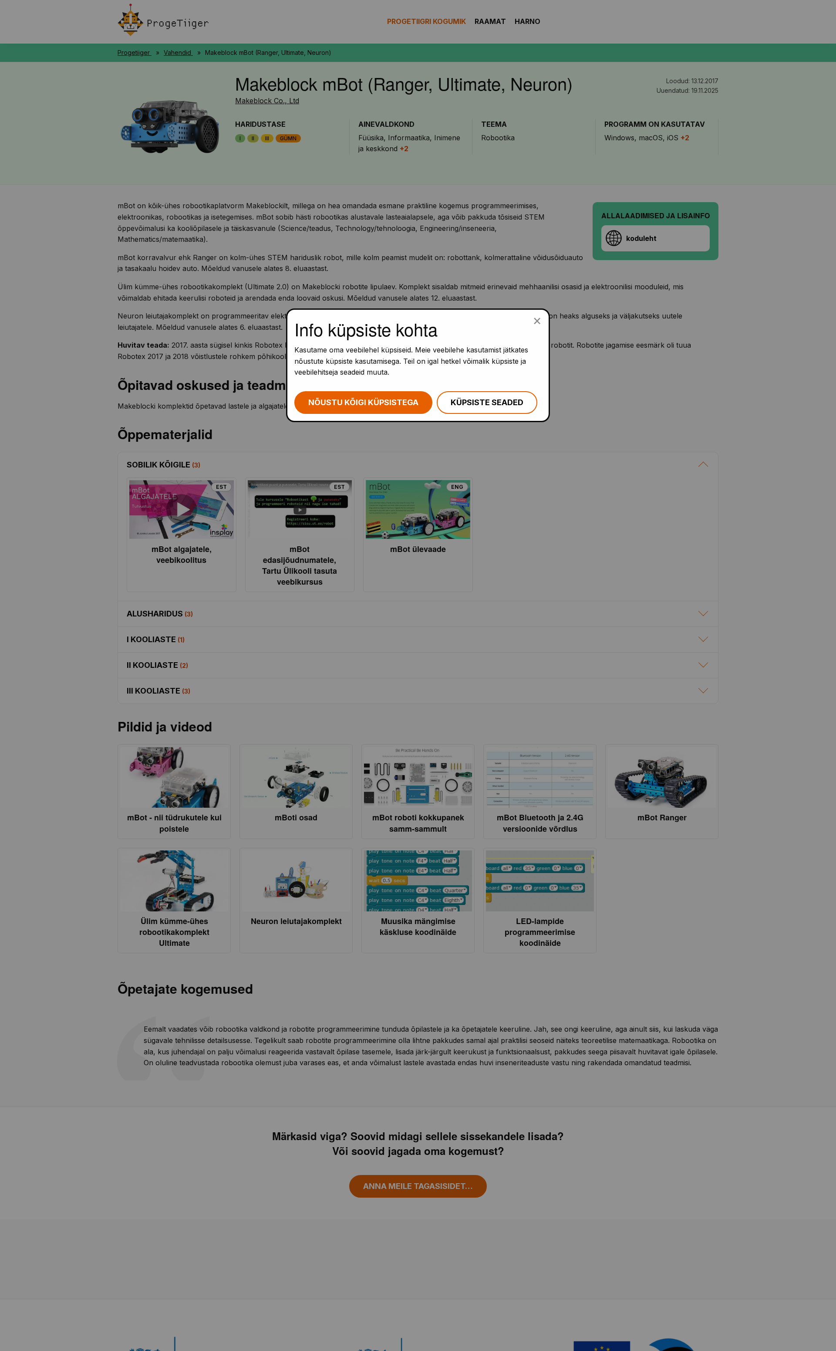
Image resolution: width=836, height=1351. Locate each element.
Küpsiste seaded (487, 402)
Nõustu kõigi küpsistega (363, 402)
